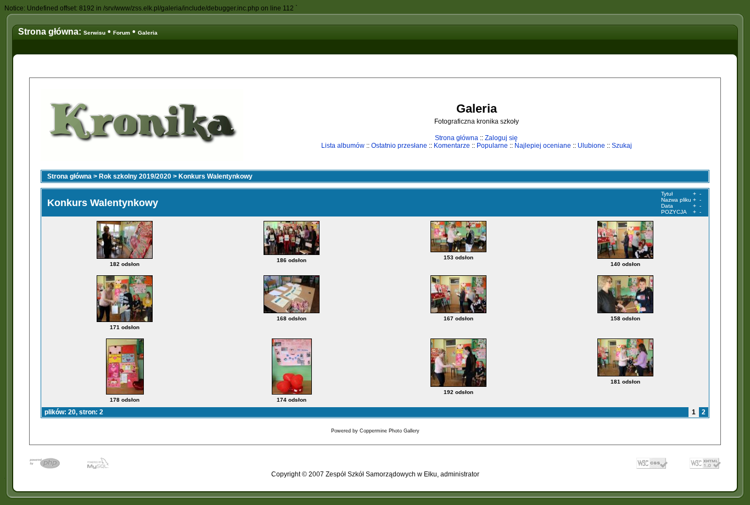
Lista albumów (343, 145)
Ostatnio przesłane (399, 145)
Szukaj (622, 145)
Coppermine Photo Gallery (389, 431)
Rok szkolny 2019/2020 (135, 176)
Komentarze (452, 145)
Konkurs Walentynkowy (215, 176)
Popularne (492, 145)
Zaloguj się (501, 138)
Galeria (148, 33)
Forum (121, 33)
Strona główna (456, 138)
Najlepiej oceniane (542, 145)
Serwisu (94, 33)
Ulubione (591, 145)
